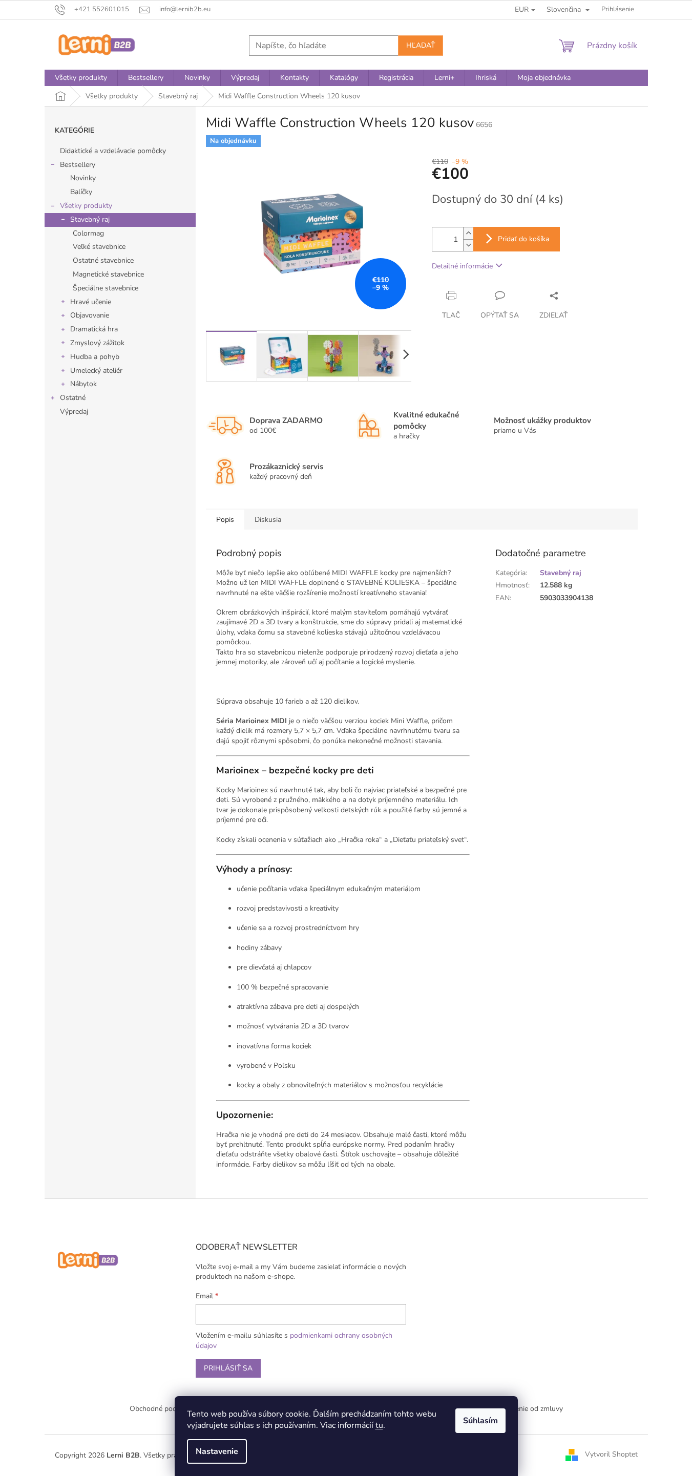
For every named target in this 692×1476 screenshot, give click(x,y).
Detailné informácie (462, 266)
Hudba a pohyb (94, 357)
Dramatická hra (94, 329)
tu (379, 1425)
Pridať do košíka (523, 239)
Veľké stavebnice (99, 246)
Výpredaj (74, 411)
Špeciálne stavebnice (105, 288)
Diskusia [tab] (268, 519)
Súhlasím (480, 1420)
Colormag (88, 233)
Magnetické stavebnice (108, 274)
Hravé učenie (90, 302)
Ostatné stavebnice (103, 260)
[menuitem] (81, 78)
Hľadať (420, 45)
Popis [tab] (225, 519)
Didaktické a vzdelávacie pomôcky (113, 151)
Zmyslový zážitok (97, 343)
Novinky (83, 178)
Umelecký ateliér (96, 370)
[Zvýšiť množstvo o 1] (468, 233)
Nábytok (83, 384)
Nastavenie (217, 1451)
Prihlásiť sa (228, 1368)
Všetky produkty (86, 205)
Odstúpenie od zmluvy (527, 1409)
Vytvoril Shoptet (611, 1455)
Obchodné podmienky (164, 1409)
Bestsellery (77, 165)
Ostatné (73, 398)
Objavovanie (89, 315)
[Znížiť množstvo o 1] (468, 245)
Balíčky (81, 192)
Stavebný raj (90, 219)
